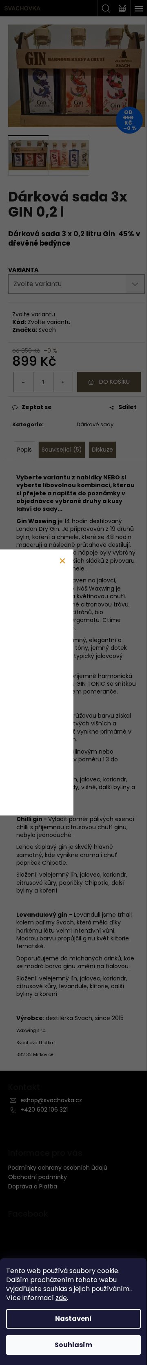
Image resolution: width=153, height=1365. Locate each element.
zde (61, 1297)
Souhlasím (73, 1344)
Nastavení (73, 1318)
